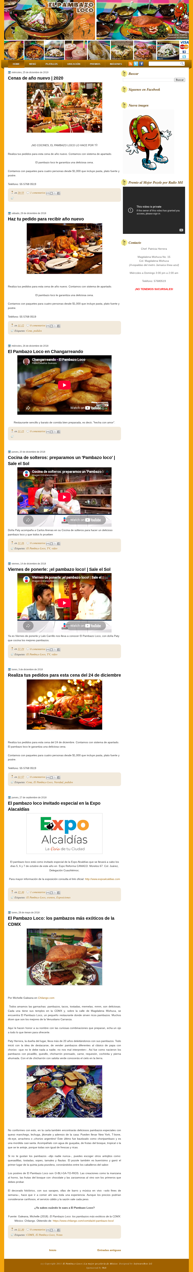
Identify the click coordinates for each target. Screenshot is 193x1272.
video (54, 548)
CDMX (30, 1235)
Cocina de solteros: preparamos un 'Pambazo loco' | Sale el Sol (61, 460)
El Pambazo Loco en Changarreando (45, 351)
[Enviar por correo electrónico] (48, 193)
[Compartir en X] (55, 193)
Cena (29, 330)
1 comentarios (37, 192)
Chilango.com (46, 997)
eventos (51, 897)
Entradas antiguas (109, 1250)
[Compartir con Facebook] (59, 193)
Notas (59, 1235)
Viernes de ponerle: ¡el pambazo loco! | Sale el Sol (59, 569)
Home (16, 64)
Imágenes (116, 64)
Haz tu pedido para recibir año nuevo (46, 218)
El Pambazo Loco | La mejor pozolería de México (90, 1263)
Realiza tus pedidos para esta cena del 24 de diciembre (64, 675)
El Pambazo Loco (35, 548)
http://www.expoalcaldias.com (102, 878)
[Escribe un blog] (51, 193)
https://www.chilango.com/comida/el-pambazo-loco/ (84, 1220)
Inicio (52, 1250)
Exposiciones (63, 897)
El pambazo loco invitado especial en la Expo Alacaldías (54, 806)
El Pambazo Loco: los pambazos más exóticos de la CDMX (61, 921)
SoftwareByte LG (143, 1263)
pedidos (38, 330)
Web (104, 1267)
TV (48, 548)
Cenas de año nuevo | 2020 (35, 78)
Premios (95, 64)
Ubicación (73, 64)
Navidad (58, 782)
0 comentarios (37, 325)
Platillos (52, 64)
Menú (32, 64)
